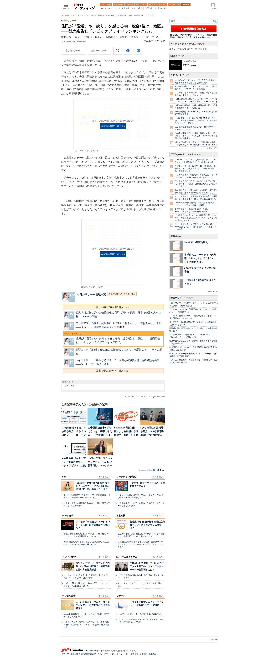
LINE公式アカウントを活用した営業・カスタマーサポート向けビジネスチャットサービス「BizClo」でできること (141, 544)
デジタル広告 (69, 596)
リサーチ (120, 596)
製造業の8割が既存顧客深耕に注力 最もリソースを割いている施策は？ (148, 524)
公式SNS (78, 654)
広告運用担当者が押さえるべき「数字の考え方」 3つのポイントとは (100, 431)
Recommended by (146, 470)
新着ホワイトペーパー (181, 298)
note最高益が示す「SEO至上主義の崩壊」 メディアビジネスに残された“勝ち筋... (74, 462)
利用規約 (214, 640)
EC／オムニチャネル (126, 557)
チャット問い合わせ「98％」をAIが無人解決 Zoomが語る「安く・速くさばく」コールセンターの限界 (195, 226)
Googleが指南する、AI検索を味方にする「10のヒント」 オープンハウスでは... (74, 431)
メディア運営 (69, 557)
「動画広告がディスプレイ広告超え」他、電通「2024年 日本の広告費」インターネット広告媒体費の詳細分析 (87, 624)
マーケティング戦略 (126, 477)
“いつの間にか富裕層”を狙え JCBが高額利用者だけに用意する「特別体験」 (152, 431)
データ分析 (67, 515)
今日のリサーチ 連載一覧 (91, 294)
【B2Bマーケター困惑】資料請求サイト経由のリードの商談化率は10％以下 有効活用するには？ (93, 486)
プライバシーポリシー (114, 654)
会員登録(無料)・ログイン (113, 126)
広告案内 (87, 654)
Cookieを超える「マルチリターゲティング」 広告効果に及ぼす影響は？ (93, 605)
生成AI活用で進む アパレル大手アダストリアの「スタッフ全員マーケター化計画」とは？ (147, 566)
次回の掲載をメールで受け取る (122, 294)
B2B (64, 477)
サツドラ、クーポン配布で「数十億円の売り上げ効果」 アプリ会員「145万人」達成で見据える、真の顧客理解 (196, 168)
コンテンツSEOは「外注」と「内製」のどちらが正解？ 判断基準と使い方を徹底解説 (93, 566)
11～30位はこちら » (211, 148)
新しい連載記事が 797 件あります (113, 307)
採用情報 (143, 654)
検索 (215, 21)
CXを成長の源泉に (190, 61)
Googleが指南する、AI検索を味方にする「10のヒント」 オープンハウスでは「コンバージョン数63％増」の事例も (196, 135)
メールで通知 (101, 50)
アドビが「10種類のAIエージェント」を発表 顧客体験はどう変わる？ (93, 524)
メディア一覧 (67, 654)
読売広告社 (69, 386)
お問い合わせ (98, 654)
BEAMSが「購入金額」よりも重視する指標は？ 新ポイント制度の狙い (126, 431)
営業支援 (120, 515)
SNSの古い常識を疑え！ (197, 242)
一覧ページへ (213, 291)
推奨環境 (152, 654)
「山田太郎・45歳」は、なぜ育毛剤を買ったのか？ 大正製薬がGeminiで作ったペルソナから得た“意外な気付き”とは (196, 120)
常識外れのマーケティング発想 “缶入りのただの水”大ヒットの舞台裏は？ (200, 258)
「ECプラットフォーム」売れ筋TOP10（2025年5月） (141, 614)
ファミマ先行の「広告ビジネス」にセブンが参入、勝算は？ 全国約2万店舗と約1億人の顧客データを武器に (196, 183)
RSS (127, 654)
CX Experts (189, 65)
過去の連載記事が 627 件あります (113, 370)
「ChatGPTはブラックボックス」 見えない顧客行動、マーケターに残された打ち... (100, 462)
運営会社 (134, 654)
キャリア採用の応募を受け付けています (189, 49)
